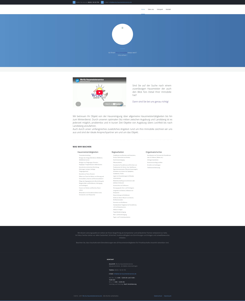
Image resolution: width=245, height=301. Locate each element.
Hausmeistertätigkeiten (88, 152)
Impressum (167, 296)
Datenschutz (158, 296)
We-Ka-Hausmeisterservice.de (92, 296)
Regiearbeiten (118, 152)
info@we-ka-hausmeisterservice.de (120, 2)
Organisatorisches (154, 152)
